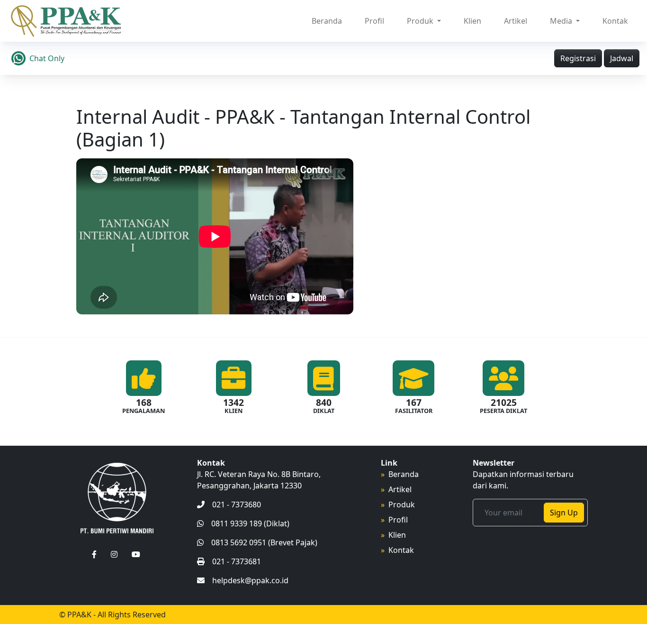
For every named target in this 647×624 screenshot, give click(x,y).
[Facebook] (94, 554)
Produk (401, 504)
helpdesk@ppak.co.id (250, 580)
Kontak (615, 21)
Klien (472, 21)
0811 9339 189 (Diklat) (250, 523)
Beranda (327, 21)
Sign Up (564, 512)
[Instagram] (114, 554)
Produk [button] (421, 21)
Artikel (515, 21)
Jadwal (621, 58)
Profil (374, 21)
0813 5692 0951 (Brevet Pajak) (264, 542)
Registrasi (578, 58)
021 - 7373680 (236, 504)
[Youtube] (136, 554)
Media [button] (562, 21)
